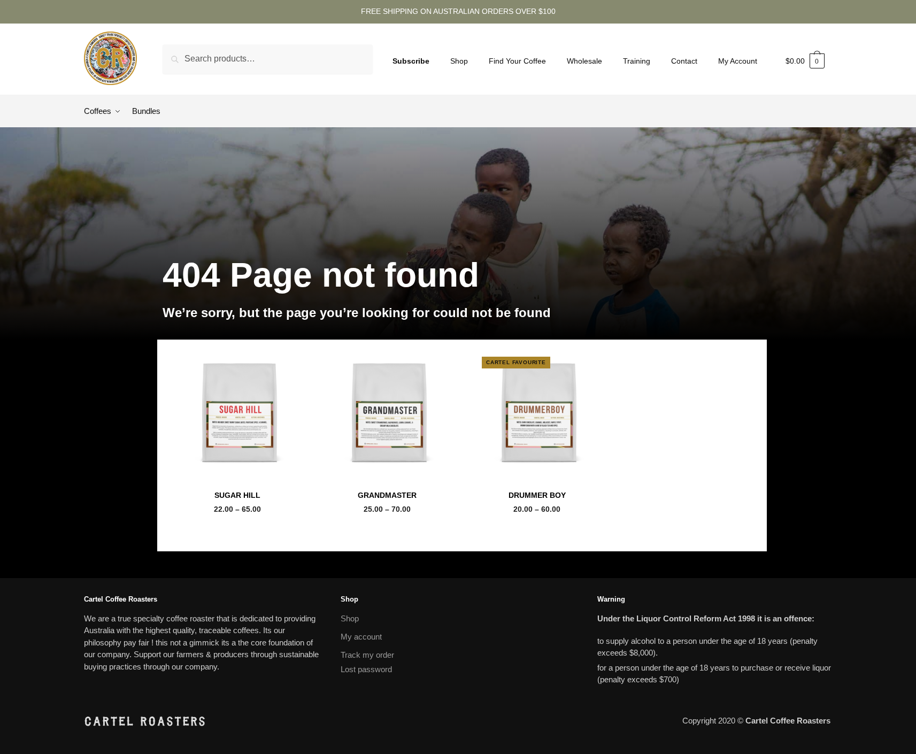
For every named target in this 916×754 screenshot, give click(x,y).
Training (636, 61)
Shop (459, 61)
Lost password (366, 669)
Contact (684, 61)
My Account (737, 61)
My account (361, 636)
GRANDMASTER (387, 495)
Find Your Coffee (517, 61)
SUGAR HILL (237, 495)
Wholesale (584, 61)
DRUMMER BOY (537, 495)
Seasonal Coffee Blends (237, 483)
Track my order (367, 654)
